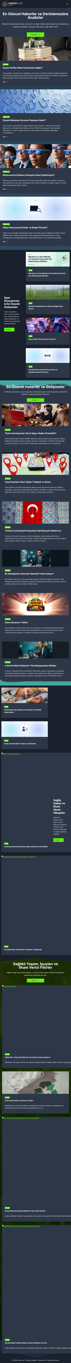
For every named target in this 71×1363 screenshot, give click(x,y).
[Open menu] (67, 4)
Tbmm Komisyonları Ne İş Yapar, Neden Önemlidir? (30, 433)
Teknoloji (6, 117)
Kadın (6, 706)
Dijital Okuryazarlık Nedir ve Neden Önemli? (25, 227)
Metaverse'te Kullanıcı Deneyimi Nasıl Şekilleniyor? (29, 175)
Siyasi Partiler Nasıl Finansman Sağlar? (23, 68)
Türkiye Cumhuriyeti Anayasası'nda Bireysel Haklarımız (33, 530)
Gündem (5, 64)
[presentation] (35, 49)
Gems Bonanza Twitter (16, 622)
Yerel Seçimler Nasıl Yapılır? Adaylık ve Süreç (28, 482)
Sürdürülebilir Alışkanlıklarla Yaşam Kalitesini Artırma (26, 1343)
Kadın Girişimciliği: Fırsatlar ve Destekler (20, 744)
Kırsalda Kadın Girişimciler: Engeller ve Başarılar (23, 949)
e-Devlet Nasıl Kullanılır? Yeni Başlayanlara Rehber (30, 665)
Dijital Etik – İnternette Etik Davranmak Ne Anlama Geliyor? (28, 1057)
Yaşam (7, 1054)
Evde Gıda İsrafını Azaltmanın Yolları (19, 1100)
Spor (30, 270)
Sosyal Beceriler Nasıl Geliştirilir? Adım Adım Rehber (25, 1211)
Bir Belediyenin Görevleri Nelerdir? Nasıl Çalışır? (29, 573)
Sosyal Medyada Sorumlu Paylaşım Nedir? (24, 120)
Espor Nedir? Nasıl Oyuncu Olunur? (42, 339)
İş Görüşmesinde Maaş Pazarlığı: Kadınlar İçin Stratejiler (26, 847)
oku (5, 82)
